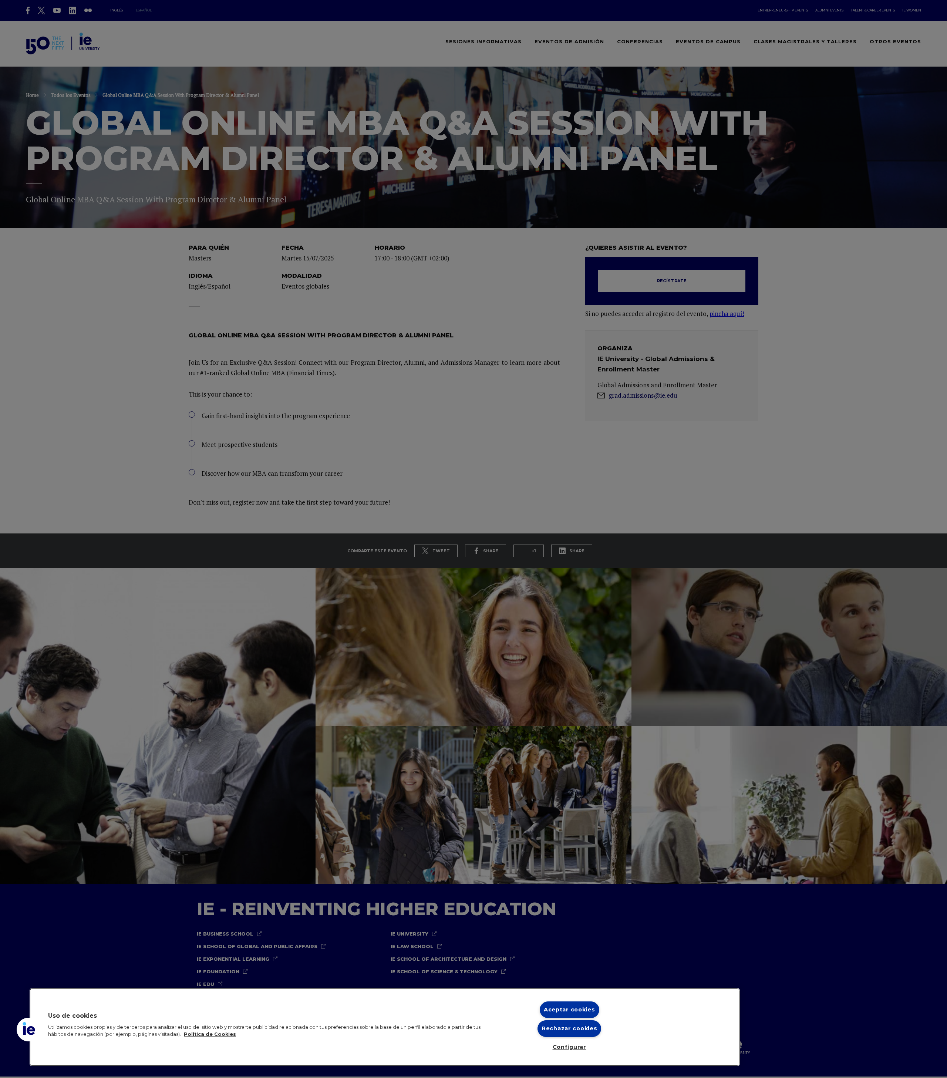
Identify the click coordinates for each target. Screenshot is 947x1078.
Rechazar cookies (569, 1028)
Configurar (569, 1047)
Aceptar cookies (569, 1009)
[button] (28, 1029)
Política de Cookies (210, 1034)
